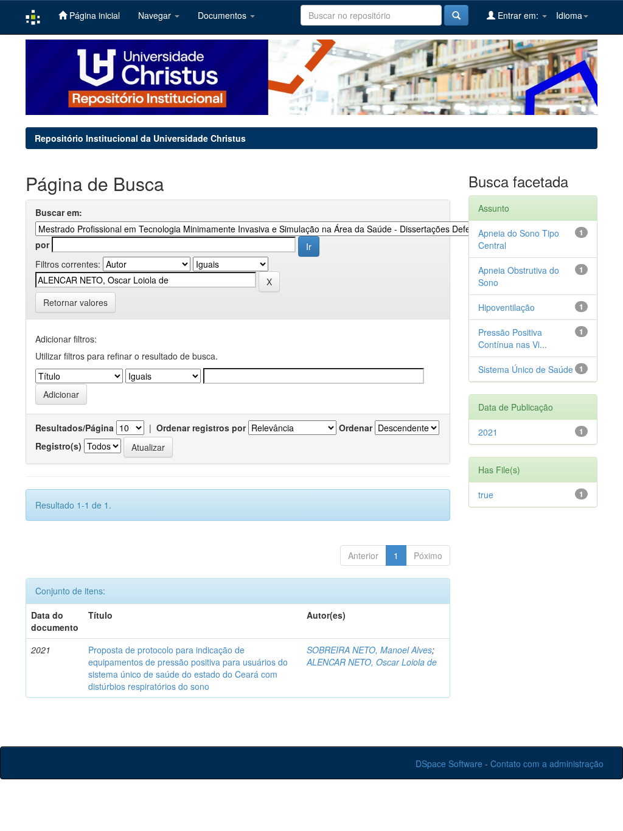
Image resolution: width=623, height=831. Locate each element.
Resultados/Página (74, 428)
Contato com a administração (547, 763)
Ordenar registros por (201, 428)
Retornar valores (75, 302)
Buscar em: (58, 212)
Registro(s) (58, 446)
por (42, 244)
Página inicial (93, 15)
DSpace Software (449, 763)
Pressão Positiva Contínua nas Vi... (512, 338)
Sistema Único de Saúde (525, 369)
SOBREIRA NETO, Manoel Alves (369, 650)
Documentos (223, 15)
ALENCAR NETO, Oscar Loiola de (372, 662)
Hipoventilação (506, 307)
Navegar (155, 15)
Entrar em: (518, 15)
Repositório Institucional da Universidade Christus (140, 138)
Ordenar (355, 428)
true (485, 495)
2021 (488, 432)
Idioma (569, 15)
